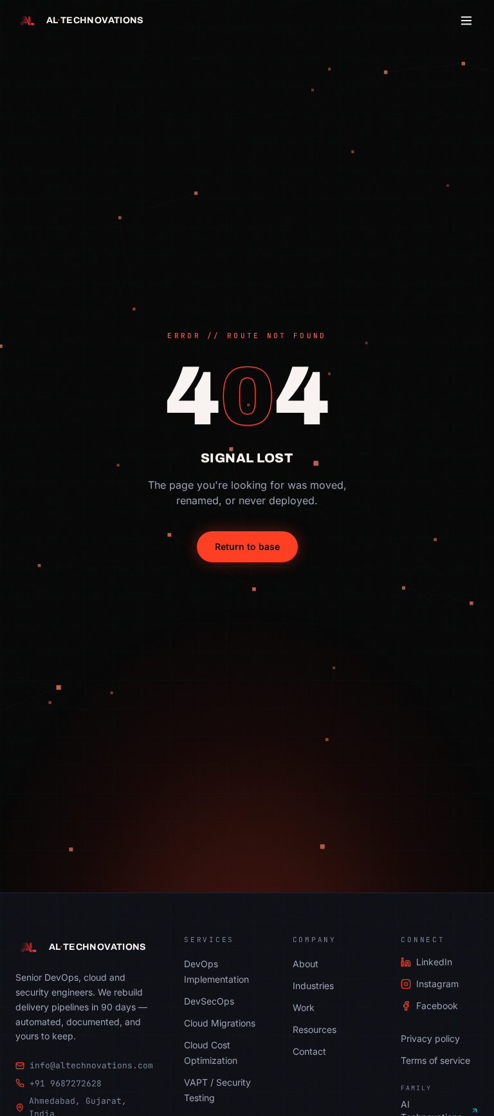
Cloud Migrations (219, 1022)
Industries (313, 985)
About (305, 963)
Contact (309, 1051)
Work (304, 1007)
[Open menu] (466, 20)
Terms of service (435, 1060)
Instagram (437, 983)
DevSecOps (209, 1001)
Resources (314, 1029)
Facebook (437, 1005)
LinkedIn (434, 961)
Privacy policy (430, 1038)
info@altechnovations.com (91, 1065)
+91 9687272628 (66, 1083)
